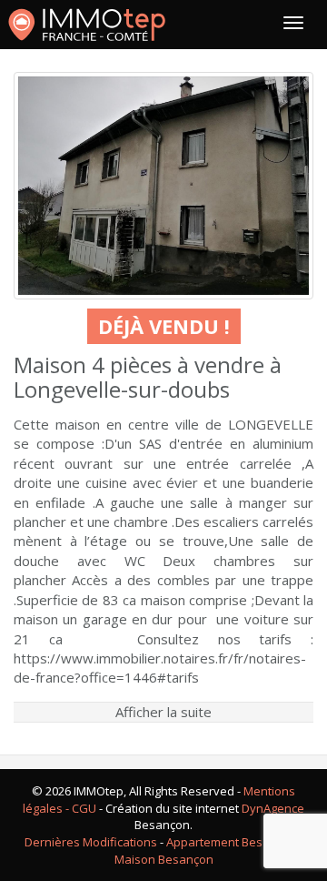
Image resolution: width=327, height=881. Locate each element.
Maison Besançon (163, 859)
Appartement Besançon (231, 842)
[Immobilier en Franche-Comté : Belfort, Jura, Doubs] (86, 24)
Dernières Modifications (91, 842)
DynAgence (273, 808)
